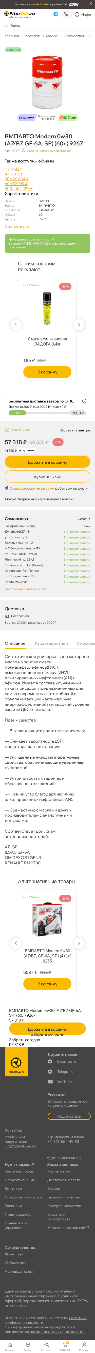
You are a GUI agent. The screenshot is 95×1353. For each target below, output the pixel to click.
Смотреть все (17, 226)
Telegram (65, 1071)
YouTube (64, 1081)
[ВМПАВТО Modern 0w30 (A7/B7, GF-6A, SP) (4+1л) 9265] (47, 917)
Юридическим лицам (23, 1197)
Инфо (86, 14)
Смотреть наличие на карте (25, 589)
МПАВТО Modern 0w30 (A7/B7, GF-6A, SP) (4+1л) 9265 (47, 956)
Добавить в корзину (47, 462)
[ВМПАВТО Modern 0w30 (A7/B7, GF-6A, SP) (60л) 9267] (47, 85)
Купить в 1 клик (47, 477)
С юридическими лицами (32, 488)
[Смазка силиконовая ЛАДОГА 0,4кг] (47, 305)
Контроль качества (64, 1206)
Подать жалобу (18, 1214)
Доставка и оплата (63, 1180)
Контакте (66, 1061)
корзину (47, 371)
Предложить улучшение (16, 1225)
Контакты (13, 1188)
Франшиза (14, 1254)
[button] (16, 324)
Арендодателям (19, 1271)
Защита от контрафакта (58, 1216)
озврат (54, 1188)
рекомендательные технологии (57, 1331)
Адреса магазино (64, 1157)
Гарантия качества (63, 1197)
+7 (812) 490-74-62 (35, 243)
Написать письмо (20, 1180)
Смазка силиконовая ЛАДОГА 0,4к (47, 341)
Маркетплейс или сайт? (68, 1227)
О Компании (16, 1262)
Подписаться (69, 1116)
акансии (13, 1206)
